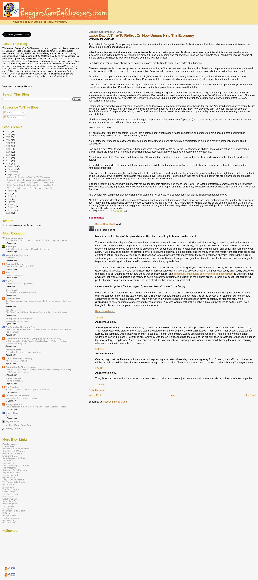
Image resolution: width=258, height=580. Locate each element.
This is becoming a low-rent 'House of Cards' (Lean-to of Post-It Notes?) (36, 407)
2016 (8, 134)
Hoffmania (7, 513)
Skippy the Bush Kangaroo (14, 470)
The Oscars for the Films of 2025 (20, 266)
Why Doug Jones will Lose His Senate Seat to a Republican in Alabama (36, 312)
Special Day (11, 415)
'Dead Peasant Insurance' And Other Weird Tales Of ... (30, 188)
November (12, 169)
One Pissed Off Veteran (17, 395)
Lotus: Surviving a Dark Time (16, 465)
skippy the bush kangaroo (19, 318)
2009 (8, 155)
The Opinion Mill (10, 475)
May (10, 199)
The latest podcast (14, 275)
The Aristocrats (9, 468)
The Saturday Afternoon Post (20, 327)
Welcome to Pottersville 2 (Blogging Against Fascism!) (33, 338)
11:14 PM (99, 384)
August (11, 191)
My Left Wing (8, 477)
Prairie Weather (13, 378)
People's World (9, 444)
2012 (8, 146)
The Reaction (12, 387)
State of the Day (10, 501)
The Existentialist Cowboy (19, 358)
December (12, 166)
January (11, 210)
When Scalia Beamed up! (16, 361)
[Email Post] (125, 211)
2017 (8, 131)
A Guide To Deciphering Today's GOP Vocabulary (28, 177)
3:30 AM (99, 368)
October (11, 172)
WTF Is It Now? (9, 522)
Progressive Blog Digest (13, 511)
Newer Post (95, 395)
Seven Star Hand (105, 224)
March (11, 204)
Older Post (250, 395)
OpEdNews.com (10, 499)
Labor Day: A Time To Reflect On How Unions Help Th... (31, 185)
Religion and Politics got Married (19, 284)
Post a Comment (96, 390)
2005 (8, 213)
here (15, 73)
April (10, 202)
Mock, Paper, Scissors (17, 255)
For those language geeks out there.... (22, 292)
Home (172, 395)
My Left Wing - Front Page (19, 425)
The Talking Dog (10, 494)
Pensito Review (13, 310)
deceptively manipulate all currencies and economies (203, 273)
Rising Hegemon (14, 404)
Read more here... (105, 311)
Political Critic (8, 496)
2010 (8, 152)
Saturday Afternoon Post (13, 458)
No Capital (7, 508)
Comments (11, 117)
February (12, 207)
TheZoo (9, 281)
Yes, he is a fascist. (14, 381)
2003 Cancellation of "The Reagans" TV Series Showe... (31, 182)
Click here (7, 225)
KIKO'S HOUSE (13, 298)
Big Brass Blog (9, 520)
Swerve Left (11, 290)
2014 (8, 140)
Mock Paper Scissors (12, 453)
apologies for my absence (17, 321)
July (10, 193)
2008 (8, 157)
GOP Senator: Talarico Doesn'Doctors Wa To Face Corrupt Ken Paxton (36, 240)
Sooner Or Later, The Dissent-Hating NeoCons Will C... (31, 180)
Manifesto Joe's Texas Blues (15, 448)
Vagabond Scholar (15, 264)
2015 (8, 137)
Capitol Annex (8, 491)
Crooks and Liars (61, 58)
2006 (8, 163)
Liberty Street (12, 413)
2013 (8, 143)
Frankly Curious (14, 428)
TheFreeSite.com (10, 518)
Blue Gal (10, 272)
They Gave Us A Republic (14, 480)
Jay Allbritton (12, 421)
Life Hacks (10, 258)
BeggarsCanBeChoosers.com (21, 367)
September (13, 174)
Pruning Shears (13, 350)
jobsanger (11, 246)
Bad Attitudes (8, 484)
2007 (8, 160)
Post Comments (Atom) (115, 401)
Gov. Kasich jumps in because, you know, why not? (28, 389)
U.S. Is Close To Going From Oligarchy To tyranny (27, 249)
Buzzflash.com (19, 61)
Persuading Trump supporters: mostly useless (25, 352)
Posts (9, 112)
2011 (8, 149)
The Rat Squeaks (10, 489)
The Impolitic (8, 460)
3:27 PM (99, 317)
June (10, 196)
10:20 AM (99, 349)
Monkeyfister (8, 463)
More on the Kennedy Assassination (21, 398)
